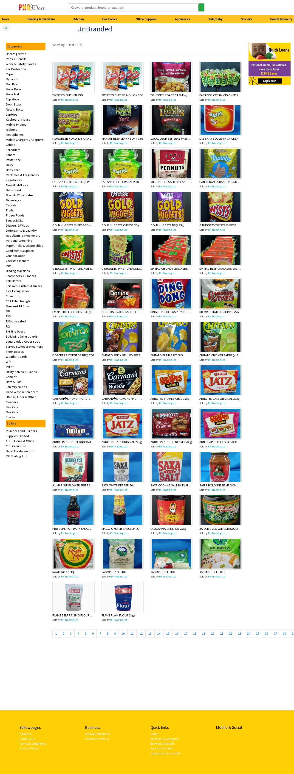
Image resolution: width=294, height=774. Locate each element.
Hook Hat (12, 94)
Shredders (13, 150)
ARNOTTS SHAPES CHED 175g (170, 399)
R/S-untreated (16, 321)
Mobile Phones (16, 124)
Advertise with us (97, 739)
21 (221, 633)
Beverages (13, 200)
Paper (10, 74)
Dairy (9, 165)
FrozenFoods (15, 215)
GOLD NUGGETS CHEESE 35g (120, 225)
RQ (8, 326)
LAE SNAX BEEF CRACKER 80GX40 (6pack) (129, 182)
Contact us (27, 739)
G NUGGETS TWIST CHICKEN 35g (73, 268)
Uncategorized (16, 54)
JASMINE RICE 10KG (212, 572)
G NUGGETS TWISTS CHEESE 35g (220, 225)
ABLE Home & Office (20, 441)
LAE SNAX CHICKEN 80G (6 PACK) (73, 182)
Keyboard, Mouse (18, 119)
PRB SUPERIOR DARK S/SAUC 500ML (76, 529)
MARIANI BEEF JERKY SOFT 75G (122, 138)
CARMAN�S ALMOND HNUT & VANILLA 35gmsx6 (133, 399)
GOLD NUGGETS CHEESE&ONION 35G (76, 225)
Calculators (13, 281)
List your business (97, 734)
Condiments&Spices (20, 251)
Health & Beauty (281, 19)
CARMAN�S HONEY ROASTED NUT (75, 399)
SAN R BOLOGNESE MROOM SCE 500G (224, 485)
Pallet (10, 367)
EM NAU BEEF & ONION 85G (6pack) (75, 312)
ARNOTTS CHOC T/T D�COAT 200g (75, 442)
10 (123, 633)
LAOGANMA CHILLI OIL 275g (168, 529)
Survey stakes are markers (24, 346)
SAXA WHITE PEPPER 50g (118, 485)
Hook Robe (14, 89)
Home (154, 734)
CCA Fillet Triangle (18, 301)
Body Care (13, 170)
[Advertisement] (270, 157)
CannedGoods (15, 256)
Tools (5, 19)
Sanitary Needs (16, 387)
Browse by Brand (162, 743)
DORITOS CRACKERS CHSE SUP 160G (126, 312)
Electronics (109, 19)
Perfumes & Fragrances (22, 175)
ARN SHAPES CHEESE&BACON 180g (222, 442)
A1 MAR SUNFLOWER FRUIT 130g (74, 485)
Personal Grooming (19, 241)
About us (26, 734)
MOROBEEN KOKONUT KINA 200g (74, 138)
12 (141, 633)
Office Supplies (146, 19)
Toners (10, 155)
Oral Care (12, 412)
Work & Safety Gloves (21, 64)
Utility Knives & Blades (21, 372)
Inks (8, 266)
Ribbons (11, 130)
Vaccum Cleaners (17, 261)
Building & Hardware (41, 19)
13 (150, 633)
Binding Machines (18, 271)
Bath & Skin (13, 382)
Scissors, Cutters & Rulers (24, 286)
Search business (161, 748)
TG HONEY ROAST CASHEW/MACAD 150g (177, 95)
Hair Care (12, 407)
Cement (11, 377)
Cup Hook (12, 99)
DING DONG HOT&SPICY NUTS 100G (173, 312)
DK (8, 311)
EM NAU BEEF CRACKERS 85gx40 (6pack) (226, 268)
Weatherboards (17, 357)
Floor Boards (15, 352)
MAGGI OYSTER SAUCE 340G (120, 529)
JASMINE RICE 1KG (162, 572)
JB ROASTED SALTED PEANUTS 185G (174, 182)
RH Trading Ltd (16, 456)
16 (176, 633)
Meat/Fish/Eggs (17, 185)
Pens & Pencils (16, 59)
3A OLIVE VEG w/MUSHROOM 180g (222, 529)
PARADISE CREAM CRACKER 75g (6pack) (225, 95)
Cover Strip (13, 296)
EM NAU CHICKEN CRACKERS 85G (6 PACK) (178, 268)
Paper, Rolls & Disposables (24, 246)
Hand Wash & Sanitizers (22, 392)
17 (185, 633)
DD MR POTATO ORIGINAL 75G (219, 312)
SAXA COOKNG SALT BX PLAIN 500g (173, 485)
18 (194, 633)
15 (168, 633)
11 (132, 633)
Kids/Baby (216, 19)
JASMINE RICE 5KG (114, 572)
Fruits (10, 210)
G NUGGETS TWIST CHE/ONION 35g (125, 268)
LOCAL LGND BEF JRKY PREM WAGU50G (176, 138)
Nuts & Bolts (14, 109)
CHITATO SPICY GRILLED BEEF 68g (124, 355)
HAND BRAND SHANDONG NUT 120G (222, 182)
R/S (8, 316)
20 (212, 633)
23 (239, 633)
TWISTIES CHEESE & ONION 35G (122, 95)
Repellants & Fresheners (23, 235)
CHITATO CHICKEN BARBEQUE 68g (221, 355)
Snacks (11, 417)
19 (203, 633)
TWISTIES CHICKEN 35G (67, 95)
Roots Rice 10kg (63, 572)
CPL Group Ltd (16, 446)
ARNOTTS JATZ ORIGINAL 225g (219, 399)
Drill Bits (11, 84)
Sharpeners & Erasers (21, 276)
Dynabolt (12, 79)
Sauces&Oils (14, 220)
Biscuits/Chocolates (20, 195)
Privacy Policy (29, 748)
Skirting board (15, 331)
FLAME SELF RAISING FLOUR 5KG (74, 615)
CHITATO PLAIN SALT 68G (166, 355)
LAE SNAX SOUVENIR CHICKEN (218, 138)
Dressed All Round (18, 306)
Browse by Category (164, 739)
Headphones (15, 135)
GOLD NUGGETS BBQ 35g (167, 225)
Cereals (11, 205)
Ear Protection (16, 69)
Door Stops (14, 104)
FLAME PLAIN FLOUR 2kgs (119, 615)
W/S (8, 362)
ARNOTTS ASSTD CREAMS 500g (171, 442)
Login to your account (165, 753)
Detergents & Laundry (21, 230)
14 (159, 633)
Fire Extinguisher (17, 291)
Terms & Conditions (33, 743)
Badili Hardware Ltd (20, 451)
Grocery (246, 19)
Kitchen (79, 19)
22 (230, 633)
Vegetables (14, 180)
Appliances (182, 19)
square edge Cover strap (23, 341)
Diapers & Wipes (17, 225)
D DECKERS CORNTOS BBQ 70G (73, 355)
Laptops (11, 114)
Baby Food (13, 190)
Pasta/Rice (13, 160)
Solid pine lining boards (22, 336)
